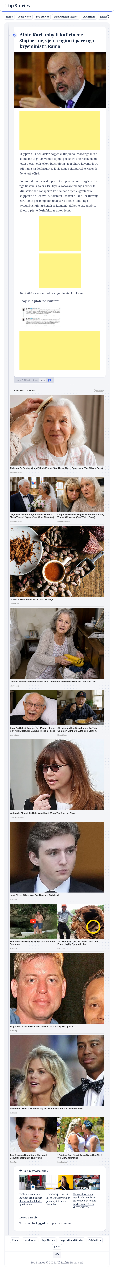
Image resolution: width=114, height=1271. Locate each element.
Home (9, 16)
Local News (24, 16)
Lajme (42, 380)
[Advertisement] (59, 130)
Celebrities (89, 16)
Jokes (103, 16)
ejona (35, 380)
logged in (42, 1223)
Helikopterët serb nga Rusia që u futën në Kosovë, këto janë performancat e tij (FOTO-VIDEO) (84, 1201)
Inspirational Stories (66, 16)
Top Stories (18, 5)
